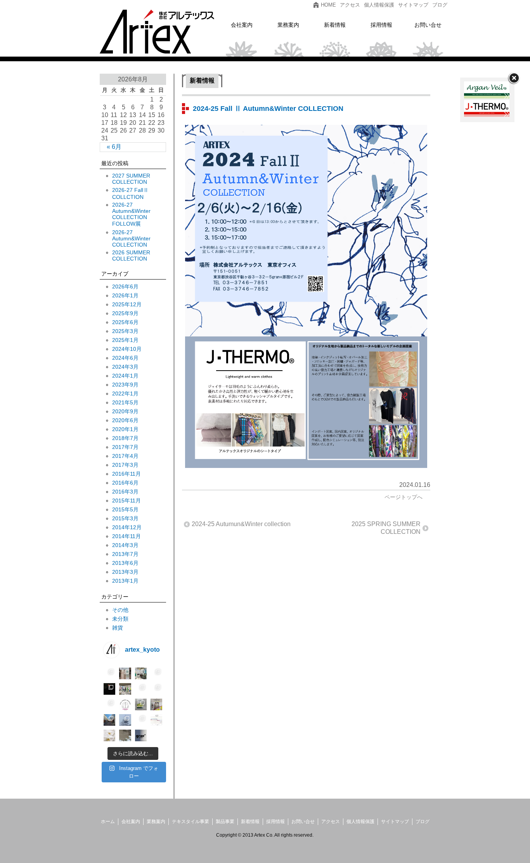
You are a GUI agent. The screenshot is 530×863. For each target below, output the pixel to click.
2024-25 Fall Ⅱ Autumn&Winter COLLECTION (268, 108)
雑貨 (117, 628)
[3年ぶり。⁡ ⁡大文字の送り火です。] (109, 689)
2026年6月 (125, 286)
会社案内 (130, 821)
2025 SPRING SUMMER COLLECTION (386, 528)
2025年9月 (125, 313)
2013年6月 (125, 563)
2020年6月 (125, 420)
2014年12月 (127, 527)
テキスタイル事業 (190, 821)
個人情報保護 (360, 821)
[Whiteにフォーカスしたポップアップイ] (125, 704)
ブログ (423, 821)
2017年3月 (125, 465)
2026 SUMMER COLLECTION (131, 255)
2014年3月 (125, 545)
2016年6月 (125, 483)
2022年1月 (125, 393)
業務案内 (156, 821)
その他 (120, 610)
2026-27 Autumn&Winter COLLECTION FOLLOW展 (131, 214)
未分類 (120, 619)
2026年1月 (125, 295)
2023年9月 (125, 384)
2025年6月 (125, 322)
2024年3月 (125, 367)
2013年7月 (125, 554)
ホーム (108, 821)
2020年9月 (125, 411)
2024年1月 (125, 376)
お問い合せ (303, 821)
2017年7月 (125, 447)
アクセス (330, 821)
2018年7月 (125, 438)
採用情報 (275, 821)
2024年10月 (127, 349)
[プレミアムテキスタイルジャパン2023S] (125, 689)
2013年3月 (125, 572)
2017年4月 (125, 456)
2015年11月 (126, 500)
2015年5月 (125, 509)
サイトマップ (395, 821)
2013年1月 (125, 581)
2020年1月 (125, 429)
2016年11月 (126, 474)
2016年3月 (125, 491)
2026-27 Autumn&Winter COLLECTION (131, 238)
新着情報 (250, 821)
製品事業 (225, 821)
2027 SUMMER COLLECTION (131, 179)
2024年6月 (125, 358)
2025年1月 (125, 340)
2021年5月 (125, 402)
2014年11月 (126, 536)
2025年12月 (127, 304)
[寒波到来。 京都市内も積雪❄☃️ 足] (125, 735)
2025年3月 (125, 331)
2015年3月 (125, 518)
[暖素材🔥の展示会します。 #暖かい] (156, 735)
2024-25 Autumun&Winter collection (241, 524)
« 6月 (114, 146)
